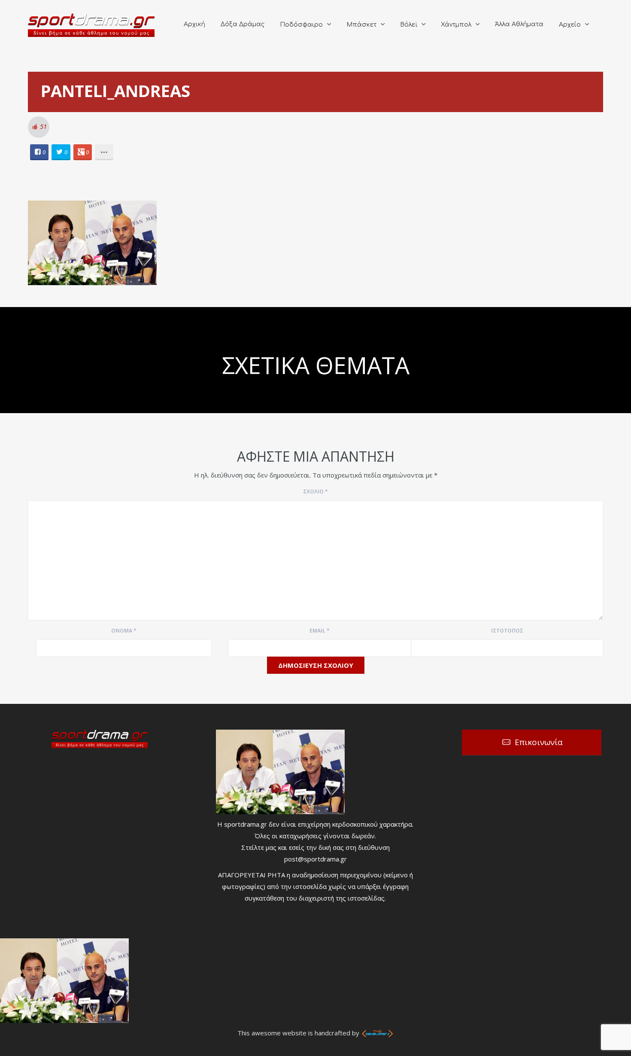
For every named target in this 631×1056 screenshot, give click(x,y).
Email (319, 630)
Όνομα (124, 630)
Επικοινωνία (539, 742)
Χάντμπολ (456, 24)
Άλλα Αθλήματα (519, 24)
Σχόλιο (315, 491)
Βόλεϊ (408, 24)
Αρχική (194, 24)
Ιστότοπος (507, 630)
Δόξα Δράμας (242, 24)
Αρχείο (570, 24)
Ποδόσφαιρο (301, 24)
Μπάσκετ (361, 24)
